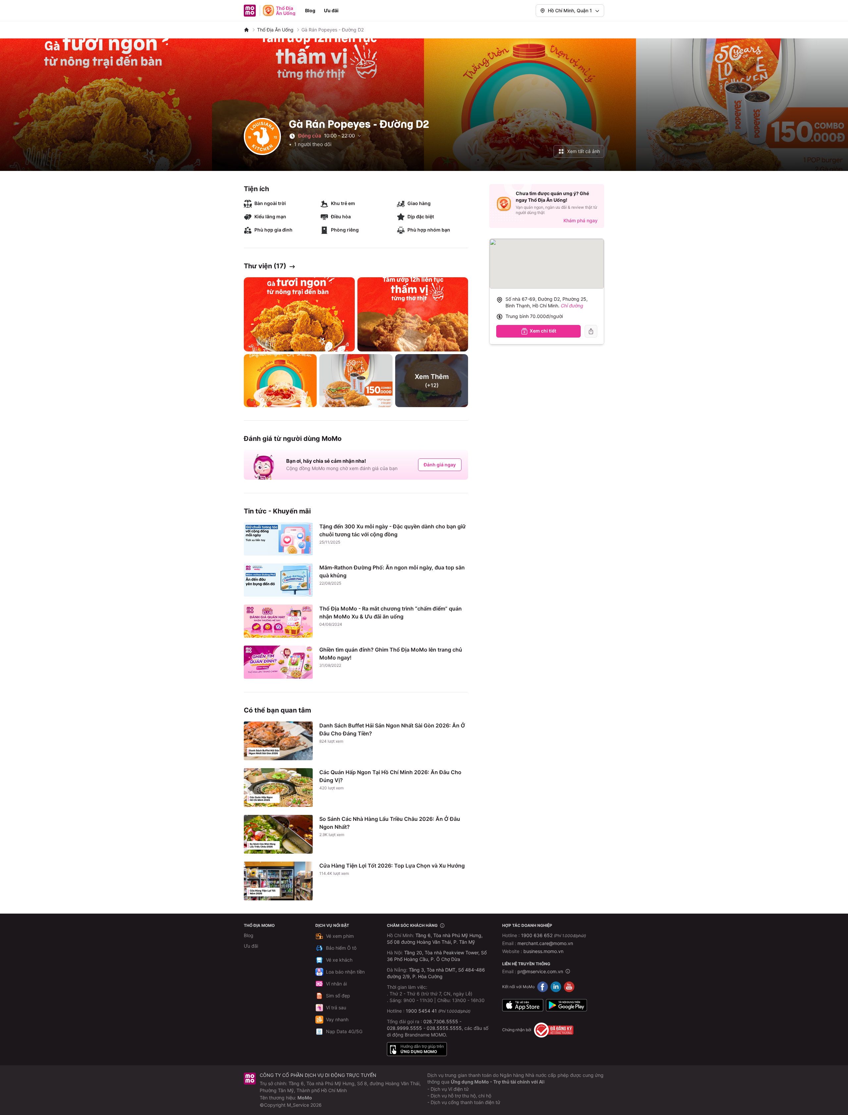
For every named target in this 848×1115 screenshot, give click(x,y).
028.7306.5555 (440, 1021)
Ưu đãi (331, 10)
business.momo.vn (543, 951)
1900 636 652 (553, 935)
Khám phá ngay (580, 220)
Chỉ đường (572, 305)
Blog (310, 10)
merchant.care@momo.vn (545, 943)
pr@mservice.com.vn (540, 971)
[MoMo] (246, 29)
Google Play (566, 1005)
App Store (522, 1005)
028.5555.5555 (444, 1028)
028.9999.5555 (404, 1028)
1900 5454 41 (421, 1011)
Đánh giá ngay (440, 464)
